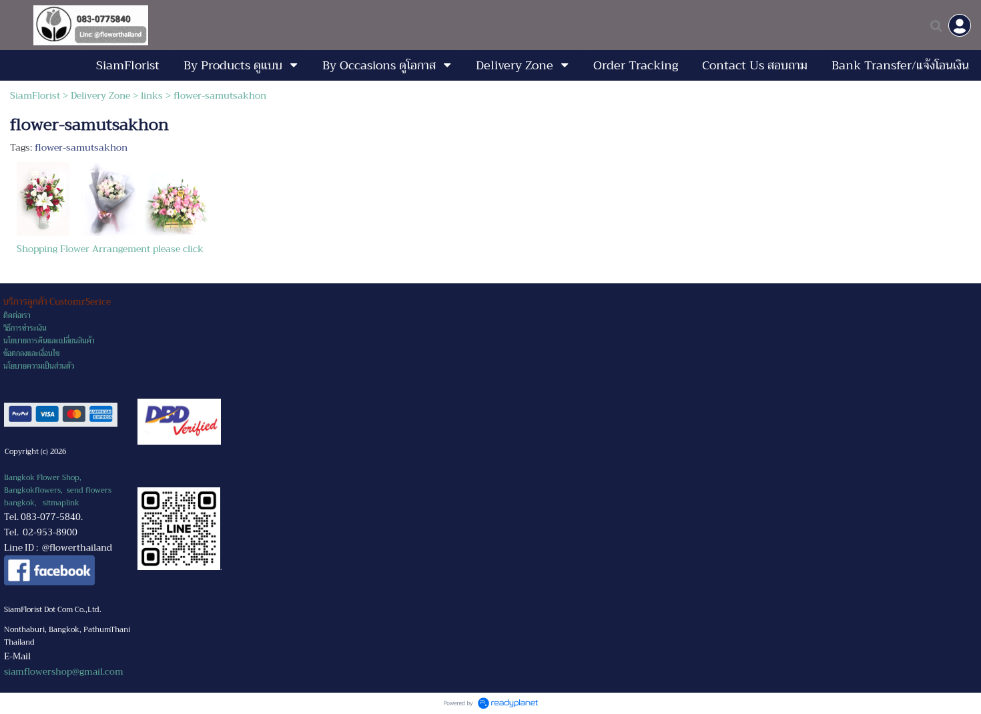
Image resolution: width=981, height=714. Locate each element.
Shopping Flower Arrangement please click (110, 249)
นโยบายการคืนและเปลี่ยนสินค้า (49, 341)
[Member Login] (959, 25)
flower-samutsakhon (81, 147)
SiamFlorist (36, 95)
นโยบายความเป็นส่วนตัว (38, 366)
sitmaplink (61, 503)
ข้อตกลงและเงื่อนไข (31, 353)
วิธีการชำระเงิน (25, 328)
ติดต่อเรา (17, 315)
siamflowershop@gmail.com (63, 671)
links (152, 95)
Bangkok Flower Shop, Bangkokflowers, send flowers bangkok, (57, 490)
